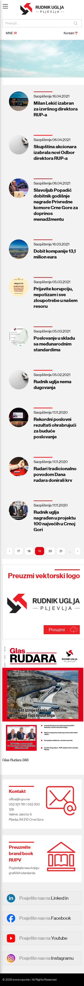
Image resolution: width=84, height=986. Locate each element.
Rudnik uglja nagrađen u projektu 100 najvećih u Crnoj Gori (55, 520)
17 (18, 551)
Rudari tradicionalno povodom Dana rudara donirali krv (55, 474)
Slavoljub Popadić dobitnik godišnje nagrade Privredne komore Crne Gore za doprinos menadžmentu (56, 204)
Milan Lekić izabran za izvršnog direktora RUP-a (56, 108)
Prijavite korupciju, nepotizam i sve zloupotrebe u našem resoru (55, 297)
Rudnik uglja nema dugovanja (52, 384)
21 (61, 551)
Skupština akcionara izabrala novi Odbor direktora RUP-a (55, 152)
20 (50, 551)
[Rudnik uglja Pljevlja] (42, 9)
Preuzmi (57, 629)
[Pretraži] (76, 23)
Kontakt (69, 33)
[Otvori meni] (5, 3)
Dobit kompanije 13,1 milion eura (55, 254)
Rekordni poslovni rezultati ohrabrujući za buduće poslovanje (55, 427)
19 (39, 551)
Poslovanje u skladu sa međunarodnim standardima (54, 343)
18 (29, 551)
